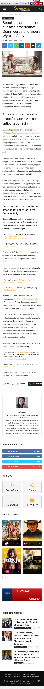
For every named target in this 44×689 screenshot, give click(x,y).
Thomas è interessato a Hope (28, 299)
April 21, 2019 (9, 366)
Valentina (8, 40)
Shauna (23, 252)
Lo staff (17, 674)
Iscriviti (36, 466)
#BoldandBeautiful (11, 237)
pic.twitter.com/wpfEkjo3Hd (15, 359)
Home (4, 15)
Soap (11, 15)
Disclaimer (16, 677)
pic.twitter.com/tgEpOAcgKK (15, 282)
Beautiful (18, 15)
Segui (38, 456)
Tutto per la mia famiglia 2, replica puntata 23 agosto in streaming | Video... (27, 622)
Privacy (7, 677)
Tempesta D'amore (21, 647)
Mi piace (37, 451)
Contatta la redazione (29, 674)
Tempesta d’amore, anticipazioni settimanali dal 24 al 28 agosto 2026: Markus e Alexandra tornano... (27, 638)
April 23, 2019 (9, 246)
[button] (40, 8)
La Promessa (19, 663)
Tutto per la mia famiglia (22, 628)
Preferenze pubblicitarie (30, 677)
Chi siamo (8, 674)
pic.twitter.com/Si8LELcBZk (15, 239)
